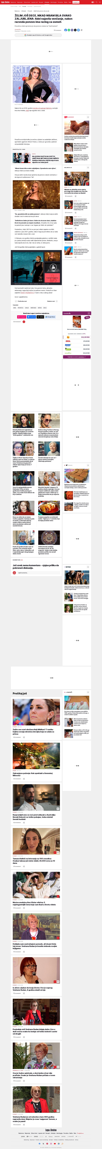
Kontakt (51, 1139)
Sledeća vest (51, 301)
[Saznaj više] (88, 117)
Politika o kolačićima (59, 1139)
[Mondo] (29, 1136)
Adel (27, 110)
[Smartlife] (57, 1136)
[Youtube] (54, 1143)
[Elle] (41, 1136)
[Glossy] (51, 1136)
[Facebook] (39, 1143)
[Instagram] (51, 1143)
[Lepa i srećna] (5, 2)
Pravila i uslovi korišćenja (42, 1139)
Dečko (40, 307)
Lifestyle (23, 11)
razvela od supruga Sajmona (42, 108)
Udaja (27, 307)
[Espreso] (36, 1136)
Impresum (32, 1139)
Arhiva (76, 1139)
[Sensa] (63, 1136)
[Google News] (58, 1143)
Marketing (26, 1139)
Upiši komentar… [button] (23, 573)
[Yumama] (70, 1136)
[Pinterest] (47, 1143)
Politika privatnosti (69, 1139)
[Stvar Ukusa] (78, 1136)
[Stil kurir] (46, 1136)
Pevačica (20, 307)
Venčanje (33, 307)
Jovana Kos (18, 29)
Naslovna (17, 11)
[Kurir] (23, 1136)
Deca (45, 307)
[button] (57, 30)
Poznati (30, 11)
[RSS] (62, 1143)
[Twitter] (43, 1143)
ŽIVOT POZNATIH (27, 293)
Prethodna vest (22, 301)
